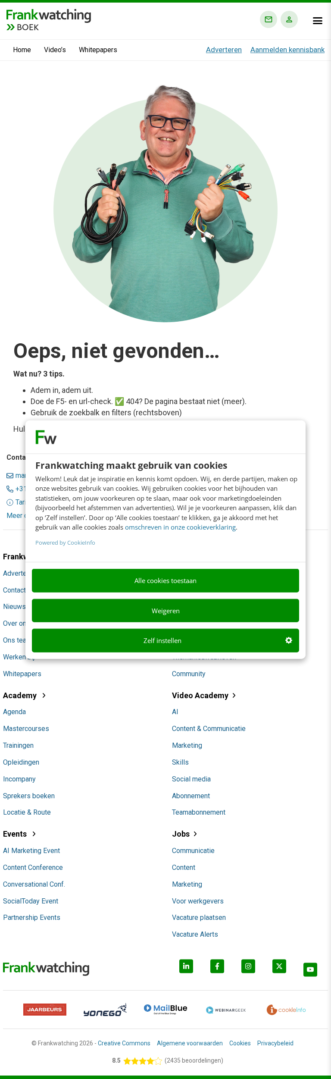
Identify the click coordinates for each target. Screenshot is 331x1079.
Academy (20, 695)
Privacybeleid (275, 1043)
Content (183, 867)
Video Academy (200, 695)
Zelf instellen (162, 640)
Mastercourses (26, 729)
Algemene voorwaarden (190, 1043)
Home (22, 50)
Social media (191, 779)
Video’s (55, 50)
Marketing (187, 745)
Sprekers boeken (29, 796)
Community (189, 674)
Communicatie (193, 851)
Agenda (14, 712)
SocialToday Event (30, 901)
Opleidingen (21, 762)
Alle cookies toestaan (165, 580)
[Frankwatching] (48, 15)
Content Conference (33, 867)
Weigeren (166, 610)
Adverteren (224, 49)
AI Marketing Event (31, 851)
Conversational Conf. (34, 884)
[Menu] (318, 20)
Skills (180, 762)
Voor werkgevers (198, 901)
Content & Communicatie (209, 729)
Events (15, 833)
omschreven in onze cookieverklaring (180, 527)
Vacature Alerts (195, 934)
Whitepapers (98, 50)
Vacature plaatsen (199, 917)
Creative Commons (124, 1043)
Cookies (240, 1043)
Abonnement (191, 796)
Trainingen (18, 745)
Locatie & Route (27, 812)
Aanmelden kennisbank (287, 49)
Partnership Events (31, 917)
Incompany (19, 779)
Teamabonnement (198, 812)
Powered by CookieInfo (65, 542)
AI (175, 712)
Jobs (181, 833)
